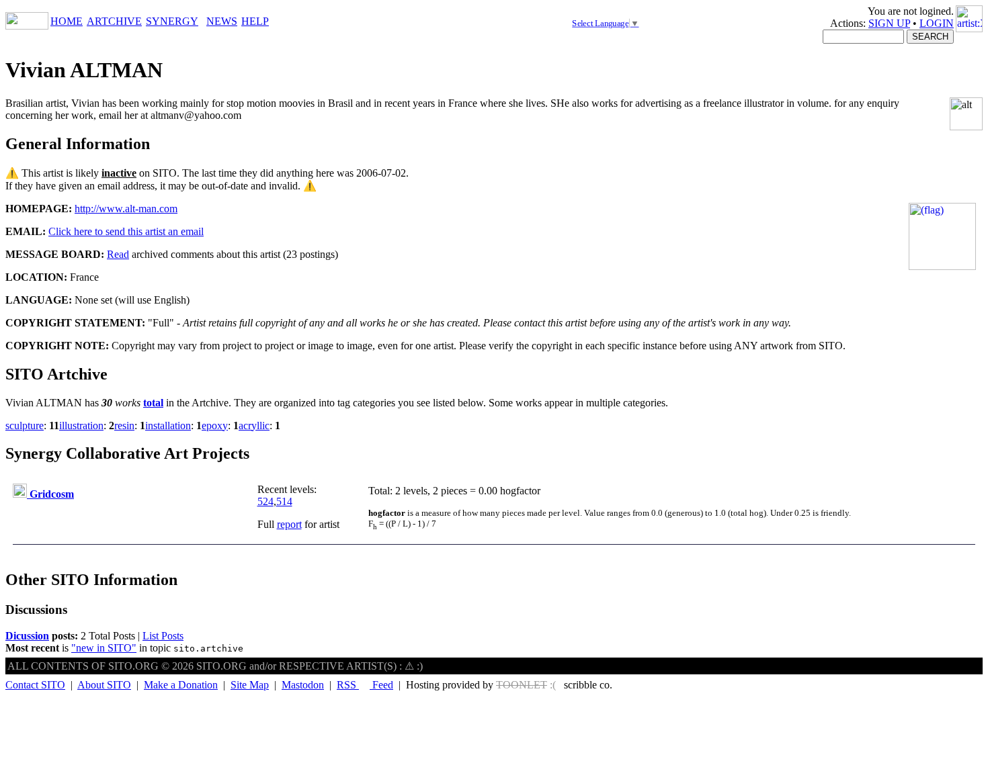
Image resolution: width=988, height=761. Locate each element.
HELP (255, 21)
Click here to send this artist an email (126, 231)
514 (284, 501)
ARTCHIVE (114, 21)
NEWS (221, 21)
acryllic (254, 425)
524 (265, 501)
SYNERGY (172, 21)
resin (124, 425)
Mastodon (303, 684)
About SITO (104, 684)
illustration (81, 425)
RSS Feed (365, 684)
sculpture (24, 425)
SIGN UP (889, 23)
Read (118, 254)
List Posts (162, 635)
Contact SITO (35, 684)
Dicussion (27, 635)
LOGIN (936, 23)
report (289, 524)
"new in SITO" (103, 648)
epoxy (215, 425)
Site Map (250, 684)
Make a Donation (181, 684)
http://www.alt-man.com (126, 208)
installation (168, 425)
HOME (66, 21)
